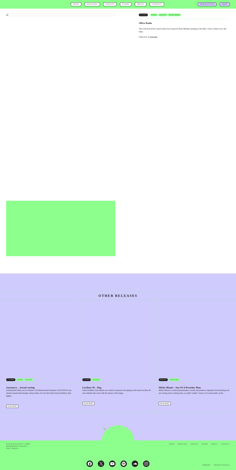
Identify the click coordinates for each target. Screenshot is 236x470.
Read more (13, 406)
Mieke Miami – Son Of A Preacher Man (180, 387)
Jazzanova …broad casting (20, 387)
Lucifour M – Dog (91, 387)
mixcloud (153, 37)
